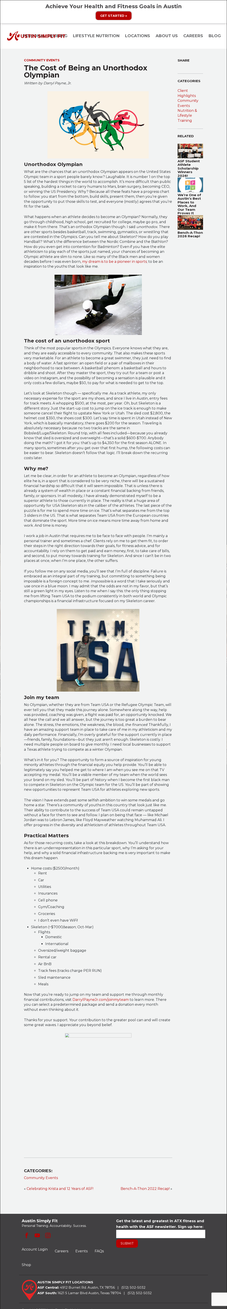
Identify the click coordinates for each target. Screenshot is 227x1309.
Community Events (41, 1178)
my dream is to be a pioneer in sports (114, 261)
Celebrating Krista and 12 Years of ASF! (60, 1189)
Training (185, 120)
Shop (26, 1265)
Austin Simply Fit (37, 36)
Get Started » (113, 16)
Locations (137, 35)
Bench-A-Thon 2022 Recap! (145, 1189)
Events (81, 1251)
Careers (193, 35)
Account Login (35, 1249)
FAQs (99, 1251)
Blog (215, 35)
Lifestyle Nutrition (96, 35)
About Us (167, 35)
